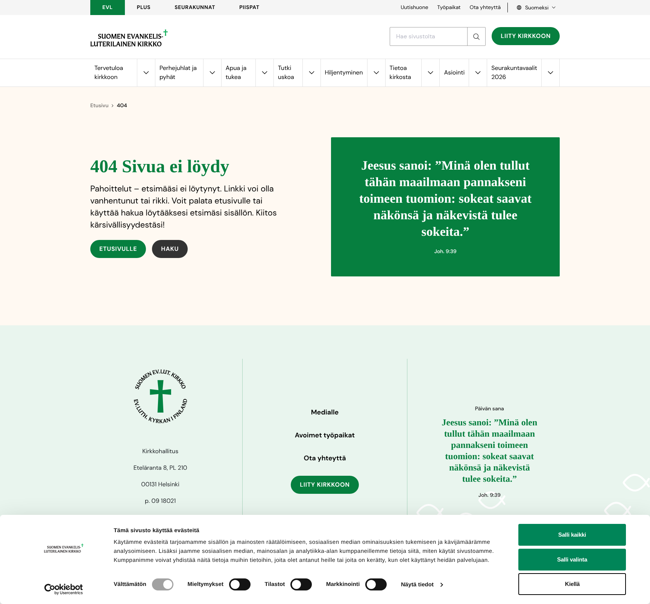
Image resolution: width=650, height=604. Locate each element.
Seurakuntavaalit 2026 (514, 72)
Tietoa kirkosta (400, 72)
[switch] (240, 584)
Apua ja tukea (236, 72)
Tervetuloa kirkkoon (108, 72)
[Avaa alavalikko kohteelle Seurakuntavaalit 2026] (550, 73)
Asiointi (454, 72)
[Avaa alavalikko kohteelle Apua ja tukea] (264, 73)
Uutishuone (414, 7)
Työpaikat (448, 7)
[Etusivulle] (129, 38)
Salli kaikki (572, 534)
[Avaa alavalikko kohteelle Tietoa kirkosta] (430, 73)
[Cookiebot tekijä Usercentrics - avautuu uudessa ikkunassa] (64, 589)
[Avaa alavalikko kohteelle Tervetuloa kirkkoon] (146, 73)
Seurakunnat (195, 7)
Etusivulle (118, 249)
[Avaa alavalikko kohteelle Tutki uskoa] (311, 73)
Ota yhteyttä (485, 7)
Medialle (325, 412)
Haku (170, 249)
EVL (107, 7)
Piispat (249, 7)
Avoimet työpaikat (325, 435)
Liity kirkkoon (526, 36)
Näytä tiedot (417, 584)
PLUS (143, 7)
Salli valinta (572, 559)
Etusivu (99, 105)
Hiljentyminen (344, 72)
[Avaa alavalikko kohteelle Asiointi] (478, 73)
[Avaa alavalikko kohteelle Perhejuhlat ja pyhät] (212, 73)
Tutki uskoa (286, 72)
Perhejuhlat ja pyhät (178, 72)
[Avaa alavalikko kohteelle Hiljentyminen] (376, 73)
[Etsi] (476, 36)
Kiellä (572, 584)
